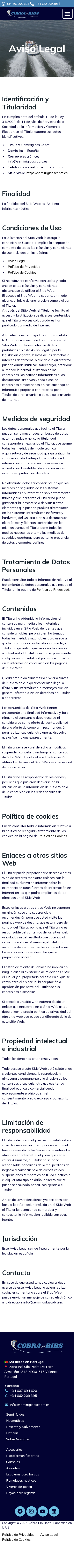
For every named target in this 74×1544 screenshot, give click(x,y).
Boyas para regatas (20, 1493)
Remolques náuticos (21, 1480)
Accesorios (14, 1449)
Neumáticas (15, 1420)
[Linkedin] (54, 1511)
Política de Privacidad (24, 266)
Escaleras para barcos (22, 1474)
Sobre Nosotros (17, 1439)
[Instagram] (31, 1511)
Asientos (13, 1468)
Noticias (12, 1433)
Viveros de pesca (19, 1487)
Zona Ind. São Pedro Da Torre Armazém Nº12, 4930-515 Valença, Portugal (31, 1372)
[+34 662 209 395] (3, 4)
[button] (67, 14)
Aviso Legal (16, 261)
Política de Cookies (22, 272)
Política (16, 1539)
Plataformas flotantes (22, 1456)
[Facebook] (20, 1511)
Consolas (13, 1462)
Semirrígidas (15, 1414)
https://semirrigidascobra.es (47, 173)
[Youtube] (43, 1511)
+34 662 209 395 (18, 4)
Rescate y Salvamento (23, 1427)
